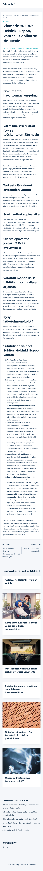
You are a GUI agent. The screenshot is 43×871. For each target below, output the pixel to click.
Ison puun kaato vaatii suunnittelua (32, 548)
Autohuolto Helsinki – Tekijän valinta (16, 830)
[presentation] (21, 606)
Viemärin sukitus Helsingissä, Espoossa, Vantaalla (21, 48)
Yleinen (6, 21)
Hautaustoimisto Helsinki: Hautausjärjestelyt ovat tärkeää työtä (11, 551)
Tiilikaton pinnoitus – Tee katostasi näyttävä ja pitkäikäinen (18, 735)
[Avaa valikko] (38, 4)
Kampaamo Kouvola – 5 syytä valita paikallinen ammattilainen (21, 625)
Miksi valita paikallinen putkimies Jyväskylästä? (20, 819)
